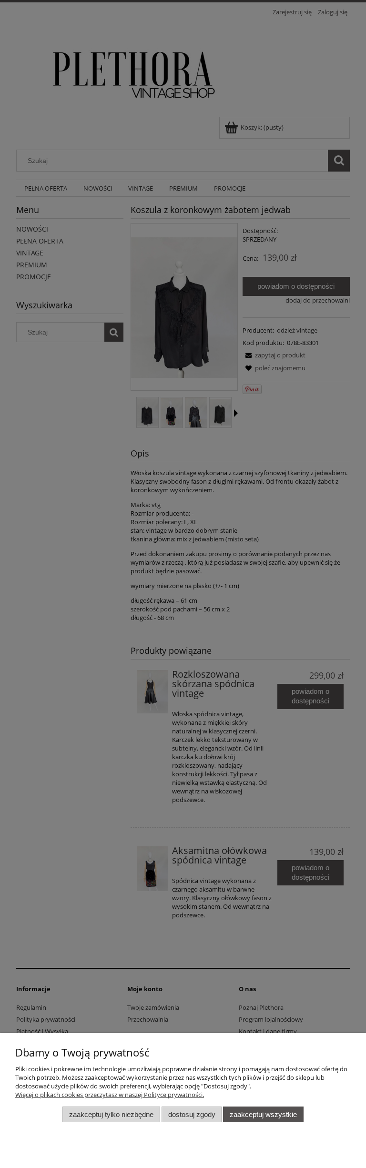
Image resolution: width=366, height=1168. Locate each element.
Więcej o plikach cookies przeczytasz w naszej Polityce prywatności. (109, 1094)
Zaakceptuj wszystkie (263, 1114)
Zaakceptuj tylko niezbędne (111, 1114)
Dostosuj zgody (191, 1114)
